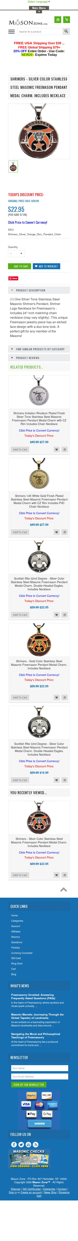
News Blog (50, 1192)
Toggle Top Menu (39, 11)
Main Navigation (11, 31)
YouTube (28, 1144)
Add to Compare (65, 449)
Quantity (13, 247)
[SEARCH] (66, 31)
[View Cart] (66, 19)
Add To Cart (20, 449)
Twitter (21, 1144)
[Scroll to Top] (64, 890)
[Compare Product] (57, 19)
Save (14, 278)
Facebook (14, 1144)
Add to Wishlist (57, 449)
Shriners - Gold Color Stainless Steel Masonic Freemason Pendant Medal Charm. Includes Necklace (39, 668)
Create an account (31, 1192)
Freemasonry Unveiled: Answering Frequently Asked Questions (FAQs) (33, 996)
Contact (62, 1189)
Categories (49, 1189)
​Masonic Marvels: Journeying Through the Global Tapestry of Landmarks (37, 1016)
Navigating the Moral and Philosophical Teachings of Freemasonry (35, 1035)
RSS (35, 1144)
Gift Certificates (32, 1189)
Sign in (13, 1192)
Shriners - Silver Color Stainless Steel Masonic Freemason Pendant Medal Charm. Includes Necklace (39, 846)
